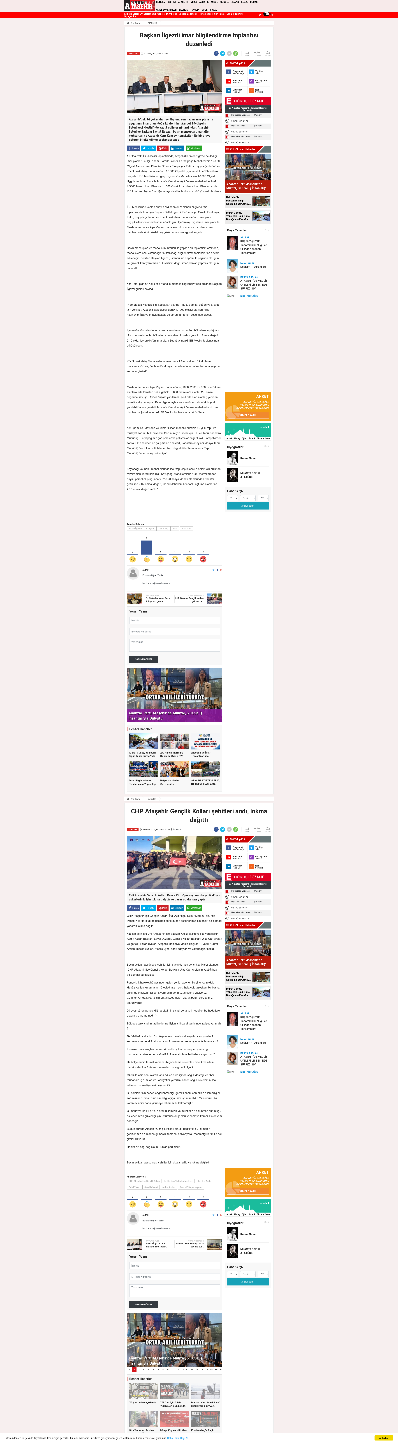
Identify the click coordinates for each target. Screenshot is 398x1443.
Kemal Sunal (248, 458)
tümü (266, 446)
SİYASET (214, 10)
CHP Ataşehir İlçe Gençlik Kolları (144, 1181)
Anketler (172, 14)
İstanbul (177, 829)
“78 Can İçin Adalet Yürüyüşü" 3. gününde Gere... (172, 1406)
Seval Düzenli (151, 1187)
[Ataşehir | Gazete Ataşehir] (139, 5)
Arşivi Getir (247, 506)
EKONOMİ (184, 10)
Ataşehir (150, 528)
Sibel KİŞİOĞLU (249, 295)
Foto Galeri (133, 14)
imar (175, 528)
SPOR (205, 10)
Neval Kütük (247, 263)
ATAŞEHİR (152, 23)
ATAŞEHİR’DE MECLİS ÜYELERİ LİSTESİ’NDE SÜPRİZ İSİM (254, 284)
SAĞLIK (195, 10)
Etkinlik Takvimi (235, 14)
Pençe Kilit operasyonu (191, 1187)
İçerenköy (164, 528)
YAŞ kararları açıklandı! (142, 1402)
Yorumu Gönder (143, 659)
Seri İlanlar (219, 14)
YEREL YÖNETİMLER (166, 10)
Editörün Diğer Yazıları (153, 575)
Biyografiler (130, 16)
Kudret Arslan (168, 1187)
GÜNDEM (152, 799)
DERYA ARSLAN (249, 277)
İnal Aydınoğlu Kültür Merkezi (178, 1181)
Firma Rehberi (206, 14)
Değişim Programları (253, 266)
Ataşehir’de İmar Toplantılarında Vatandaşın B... (201, 756)
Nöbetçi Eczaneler (187, 14)
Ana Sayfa (135, 23)
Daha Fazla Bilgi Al (177, 1438)
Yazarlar (146, 14)
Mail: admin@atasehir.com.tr (156, 583)
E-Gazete (160, 14)
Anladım (384, 1438)
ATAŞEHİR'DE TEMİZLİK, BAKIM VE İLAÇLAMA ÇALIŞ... (205, 784)
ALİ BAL (245, 237)
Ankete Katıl (247, 415)
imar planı (186, 528)
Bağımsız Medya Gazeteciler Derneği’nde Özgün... (172, 784)
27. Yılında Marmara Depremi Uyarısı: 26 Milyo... (171, 756)
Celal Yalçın (134, 1187)
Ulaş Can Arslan (204, 1181)
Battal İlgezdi (135, 528)
